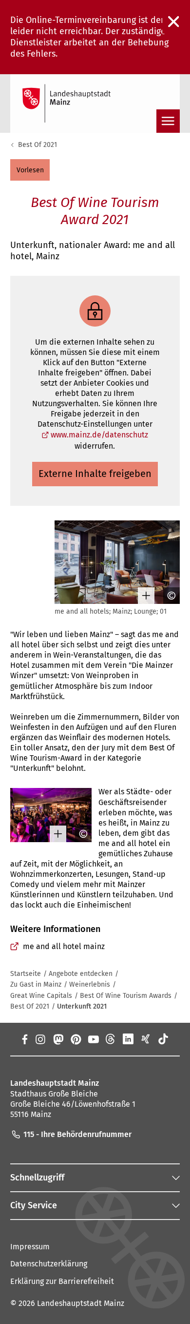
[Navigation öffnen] (168, 121)
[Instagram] (40, 1039)
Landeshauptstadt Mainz (80, 1303)
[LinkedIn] (128, 1039)
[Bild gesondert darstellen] (142, 595)
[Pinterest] (75, 1039)
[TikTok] (163, 1039)
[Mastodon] (57, 1039)
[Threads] (110, 1039)
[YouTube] (93, 1039)
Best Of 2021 (37, 145)
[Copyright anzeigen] (168, 595)
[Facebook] (24, 1039)
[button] (30, 170)
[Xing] (145, 1039)
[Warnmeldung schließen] (174, 22)
